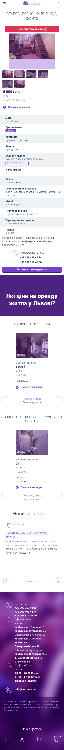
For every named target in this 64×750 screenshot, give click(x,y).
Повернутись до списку (32, 29)
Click (4, 4)
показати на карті (17, 162)
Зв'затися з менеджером (32, 269)
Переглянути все (32, 398)
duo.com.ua (12, 710)
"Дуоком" (31, 701)
